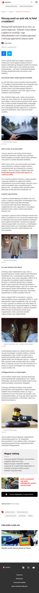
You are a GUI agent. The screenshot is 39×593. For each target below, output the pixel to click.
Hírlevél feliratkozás (11, 6)
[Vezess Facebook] (23, 567)
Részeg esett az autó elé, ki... (23, 11)
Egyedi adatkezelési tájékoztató (19, 586)
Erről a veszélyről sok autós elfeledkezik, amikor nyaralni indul (28, 482)
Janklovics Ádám (11, 515)
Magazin (11, 11)
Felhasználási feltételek (19, 582)
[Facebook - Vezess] (3, 53)
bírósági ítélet (10, 512)
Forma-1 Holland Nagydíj (26, 6)
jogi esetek (22, 515)
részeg (30, 515)
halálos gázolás (22, 512)
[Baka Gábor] (2, 43)
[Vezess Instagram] (28, 567)
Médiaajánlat (19, 578)
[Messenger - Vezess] (9, 53)
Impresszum (19, 575)
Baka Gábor (8, 43)
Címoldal (3, 11)
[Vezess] (8, 2)
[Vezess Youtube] (33, 567)
